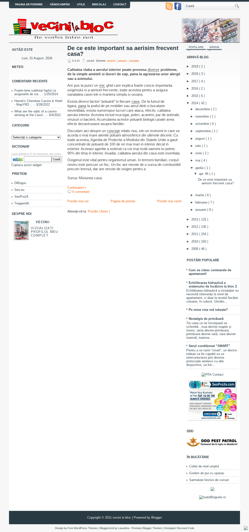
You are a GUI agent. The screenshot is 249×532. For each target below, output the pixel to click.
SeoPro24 (21, 196)
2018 (195, 74)
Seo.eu (19, 190)
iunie (199, 153)
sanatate (134, 60)
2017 (195, 81)
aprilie (200, 168)
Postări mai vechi (169, 201)
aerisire (111, 60)
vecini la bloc (122, 517)
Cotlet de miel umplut (204, 466)
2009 (195, 249)
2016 (195, 88)
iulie (198, 146)
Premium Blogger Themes (147, 528)
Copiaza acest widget (26, 165)
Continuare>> (76, 187)
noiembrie (202, 116)
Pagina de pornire (29, 4)
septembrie (203, 131)
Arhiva (214, 47)
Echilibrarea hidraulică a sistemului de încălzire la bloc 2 (213, 284)
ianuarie (201, 209)
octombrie (202, 124)
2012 (195, 226)
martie (200, 195)
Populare (196, 47)
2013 (195, 219)
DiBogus (20, 183)
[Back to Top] (246, 528)
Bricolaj (99, 4)
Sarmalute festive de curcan (209, 480)
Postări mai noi (78, 201)
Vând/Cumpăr (60, 4)
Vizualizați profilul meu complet (44, 231)
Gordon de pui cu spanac (206, 473)
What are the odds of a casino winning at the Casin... (35, 113)
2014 (195, 103)
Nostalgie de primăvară (206, 319)
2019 (195, 66)
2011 (195, 234)
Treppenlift (21, 203)
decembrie (203, 109)
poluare (122, 60)
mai (198, 160)
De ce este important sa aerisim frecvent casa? (122, 51)
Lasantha (124, 528)
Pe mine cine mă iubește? (208, 310)
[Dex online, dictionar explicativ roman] (18, 158)
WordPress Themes (86, 528)
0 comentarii (80, 192)
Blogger (156, 517)
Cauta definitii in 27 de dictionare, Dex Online (36, 153)
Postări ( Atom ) (99, 211)
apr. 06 (204, 174)
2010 (195, 241)
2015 (195, 96)
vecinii (43, 222)
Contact (119, 4)
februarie (201, 202)
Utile (81, 4)
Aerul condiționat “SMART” (209, 346)
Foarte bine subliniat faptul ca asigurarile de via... (35, 92)
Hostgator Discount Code (179, 528)
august (200, 138)
